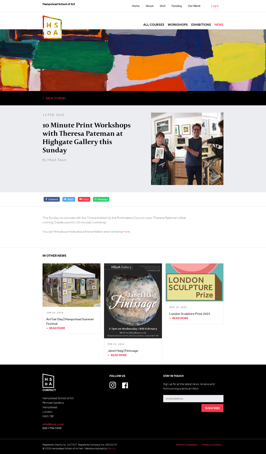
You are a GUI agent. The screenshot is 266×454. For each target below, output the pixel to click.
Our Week (194, 6)
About (150, 6)
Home (136, 6)
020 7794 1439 (52, 428)
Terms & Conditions (187, 444)
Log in (215, 6)
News (218, 25)
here (127, 232)
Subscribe (169, 392)
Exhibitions (201, 25)
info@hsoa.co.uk (53, 424)
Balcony (111, 448)
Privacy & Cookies (212, 444)
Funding (177, 6)
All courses (153, 25)
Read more (57, 328)
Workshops (178, 25)
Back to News (56, 98)
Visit (163, 6)
